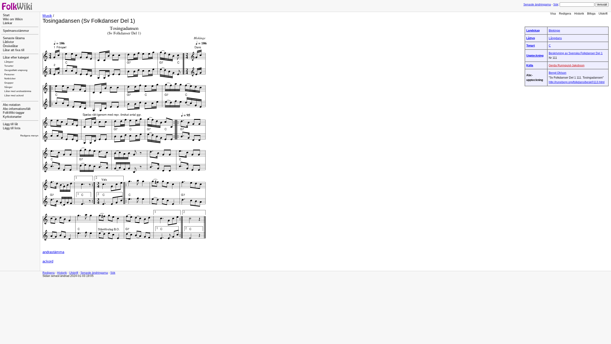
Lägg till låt (10, 124)
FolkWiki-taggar (13, 112)
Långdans (555, 38)
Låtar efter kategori (16, 57)
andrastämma (53, 252)
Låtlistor (8, 42)
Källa (529, 65)
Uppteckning (534, 55)
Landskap (533, 30)
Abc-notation (11, 105)
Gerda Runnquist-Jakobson (567, 65)
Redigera (565, 13)
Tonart (530, 45)
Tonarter (8, 65)
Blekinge (554, 30)
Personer (9, 74)
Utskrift (603, 13)
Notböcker (10, 78)
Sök (555, 4)
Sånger (8, 87)
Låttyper (8, 61)
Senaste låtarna (14, 38)
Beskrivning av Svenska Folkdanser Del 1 (576, 53)
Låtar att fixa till (13, 50)
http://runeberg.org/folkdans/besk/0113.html (577, 82)
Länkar (7, 23)
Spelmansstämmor (16, 30)
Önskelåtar (10, 46)
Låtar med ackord (14, 95)
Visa (553, 13)
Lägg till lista (11, 128)
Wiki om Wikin (13, 19)
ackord (47, 261)
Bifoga (591, 13)
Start (6, 15)
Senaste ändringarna (537, 4)
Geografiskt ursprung (15, 70)
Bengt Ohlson (557, 72)
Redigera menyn (29, 135)
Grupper (8, 82)
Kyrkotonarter (12, 116)
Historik (579, 13)
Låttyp (530, 38)
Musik (47, 16)
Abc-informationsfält (17, 109)
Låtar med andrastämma (17, 91)
